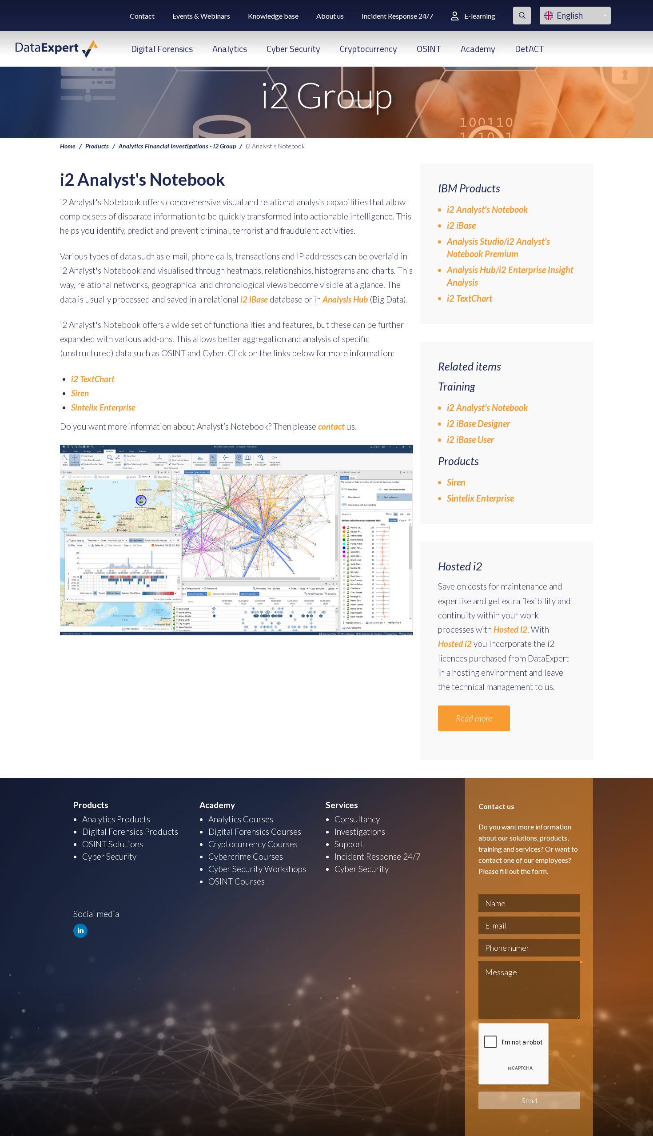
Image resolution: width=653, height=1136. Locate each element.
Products (97, 145)
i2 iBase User (470, 439)
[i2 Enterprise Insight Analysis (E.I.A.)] (369, 299)
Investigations (359, 831)
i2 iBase (255, 299)
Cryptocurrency (368, 49)
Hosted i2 (510, 629)
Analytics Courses (240, 819)
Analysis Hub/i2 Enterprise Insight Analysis (510, 275)
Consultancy (357, 819)
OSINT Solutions (112, 844)
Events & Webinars (201, 16)
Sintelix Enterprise (103, 407)
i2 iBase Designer (478, 423)
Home (68, 145)
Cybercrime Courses (245, 856)
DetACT (529, 49)
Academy (478, 49)
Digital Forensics (162, 49)
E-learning (479, 16)
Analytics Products (116, 819)
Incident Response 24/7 (397, 16)
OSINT (429, 49)
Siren (80, 393)
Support (349, 844)
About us (330, 16)
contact (331, 426)
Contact (142, 16)
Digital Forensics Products (130, 831)
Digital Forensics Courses (254, 831)
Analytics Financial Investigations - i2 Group (177, 145)
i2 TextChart (93, 379)
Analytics (229, 49)
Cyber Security (293, 49)
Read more (474, 718)
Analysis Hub (345, 299)
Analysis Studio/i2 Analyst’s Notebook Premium (498, 247)
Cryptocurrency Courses (253, 844)
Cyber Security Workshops (257, 869)
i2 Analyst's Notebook (487, 209)
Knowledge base (273, 16)
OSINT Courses (236, 881)
